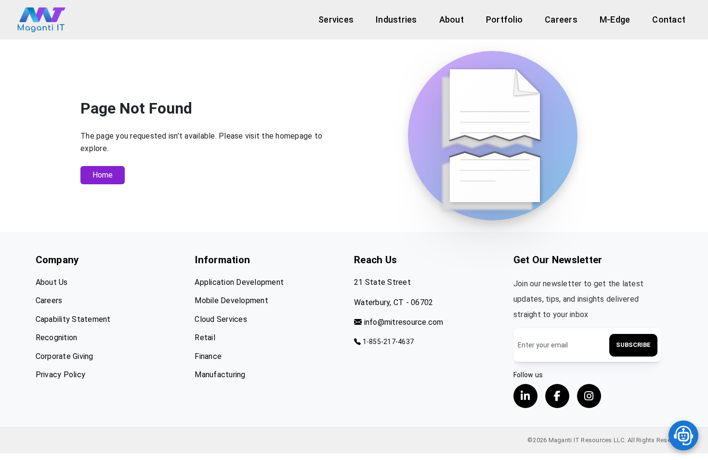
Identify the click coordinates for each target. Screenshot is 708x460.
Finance (208, 356)
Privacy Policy (61, 374)
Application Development (239, 282)
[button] (335, 19)
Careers (49, 300)
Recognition (57, 337)
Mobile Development (231, 300)
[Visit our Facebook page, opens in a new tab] (557, 396)
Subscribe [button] (633, 344)
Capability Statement (73, 319)
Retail (205, 337)
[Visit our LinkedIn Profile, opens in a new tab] (525, 396)
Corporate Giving (64, 356)
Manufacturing (220, 374)
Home (102, 174)
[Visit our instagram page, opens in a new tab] (589, 396)
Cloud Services (221, 319)
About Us (52, 282)
